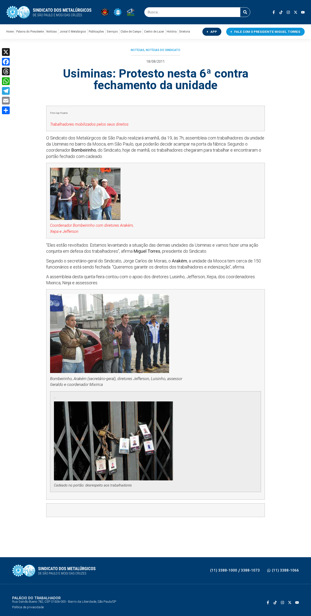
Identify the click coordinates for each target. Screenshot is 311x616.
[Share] (6, 110)
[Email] (6, 100)
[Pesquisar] (245, 12)
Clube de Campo (131, 31)
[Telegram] (6, 91)
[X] (6, 52)
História (172, 31)
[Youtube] (303, 12)
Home (10, 31)
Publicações (96, 31)
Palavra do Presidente (30, 31)
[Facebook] (6, 62)
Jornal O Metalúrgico (73, 31)
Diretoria (184, 31)
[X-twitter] (295, 12)
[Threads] (6, 71)
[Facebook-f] (274, 12)
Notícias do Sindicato (163, 50)
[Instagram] (288, 12)
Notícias (51, 31)
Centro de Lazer (154, 31)
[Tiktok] (281, 12)
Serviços (112, 31)
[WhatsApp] (6, 81)
